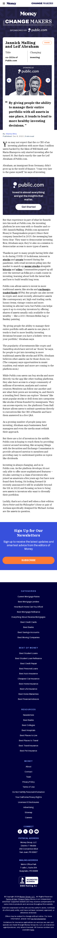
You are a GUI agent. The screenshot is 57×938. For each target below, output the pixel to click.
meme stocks (32, 266)
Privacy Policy (28, 782)
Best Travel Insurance (28, 746)
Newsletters (28, 715)
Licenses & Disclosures (28, 802)
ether (19, 269)
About (28, 767)
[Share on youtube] (36, 832)
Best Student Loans (28, 653)
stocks (6, 259)
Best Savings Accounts (28, 632)
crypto (19, 259)
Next (48, 80)
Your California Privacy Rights (28, 797)
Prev (9, 80)
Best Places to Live (28, 735)
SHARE (47, 42)
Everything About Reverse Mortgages (28, 617)
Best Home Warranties (29, 694)
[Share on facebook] (20, 832)
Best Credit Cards (28, 622)
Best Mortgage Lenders (28, 602)
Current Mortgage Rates (29, 597)
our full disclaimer (38, 919)
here (32, 930)
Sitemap (28, 812)
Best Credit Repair (28, 664)
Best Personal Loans (28, 669)
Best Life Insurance (28, 689)
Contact (28, 772)
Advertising (28, 807)
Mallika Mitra (11, 134)
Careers (28, 818)
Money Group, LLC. (27, 897)
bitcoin (7, 269)
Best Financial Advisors (28, 699)
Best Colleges (28, 725)
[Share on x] (25, 832)
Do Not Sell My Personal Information (28, 792)
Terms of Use (29, 787)
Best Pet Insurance (28, 751)
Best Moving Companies (29, 637)
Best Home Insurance (28, 684)
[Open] (3, 3)
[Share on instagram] (31, 832)
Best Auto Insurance (28, 674)
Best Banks (28, 627)
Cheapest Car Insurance (28, 679)
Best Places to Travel (28, 741)
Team (28, 777)
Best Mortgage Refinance (28, 612)
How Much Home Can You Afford (28, 607)
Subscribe (28, 560)
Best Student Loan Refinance (28, 658)
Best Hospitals (28, 730)
